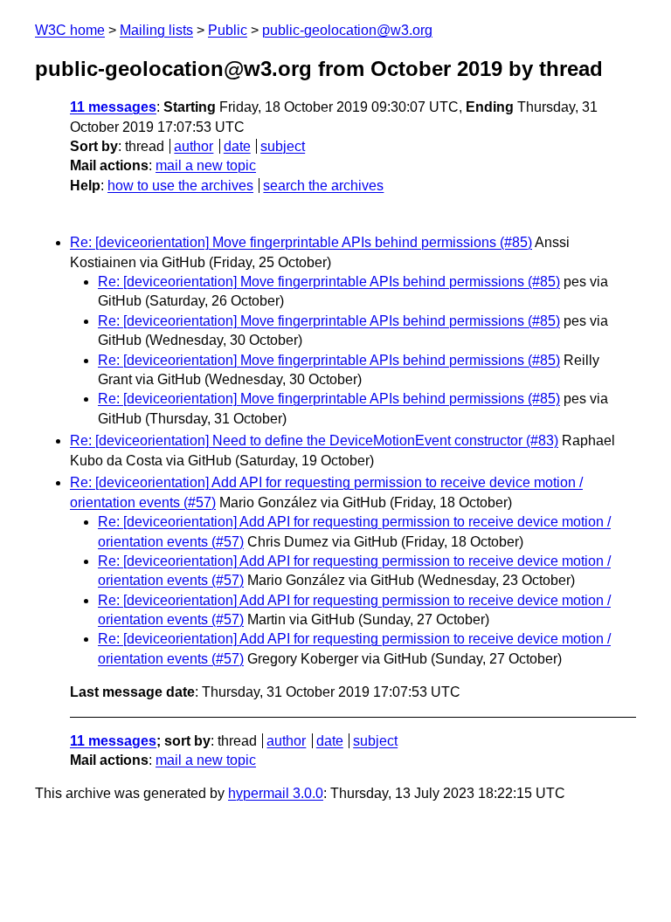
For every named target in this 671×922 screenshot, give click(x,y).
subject (282, 146)
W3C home (70, 30)
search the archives (323, 185)
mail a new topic (206, 165)
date (237, 146)
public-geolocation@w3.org (347, 30)
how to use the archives (180, 185)
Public (227, 30)
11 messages (113, 107)
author (193, 146)
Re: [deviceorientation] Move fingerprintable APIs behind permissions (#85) (301, 242)
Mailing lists (156, 30)
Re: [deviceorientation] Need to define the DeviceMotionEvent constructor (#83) (314, 440)
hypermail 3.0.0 (275, 793)
